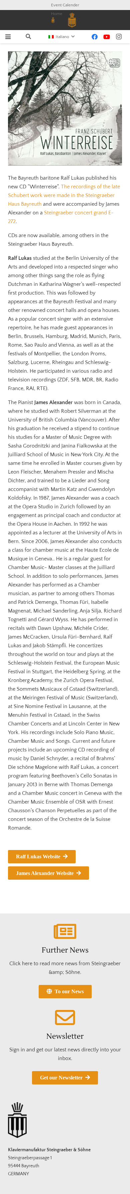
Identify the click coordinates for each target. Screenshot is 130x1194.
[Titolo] (53, 20)
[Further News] (65, 931)
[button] (8, 36)
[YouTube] (107, 37)
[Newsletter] (65, 1018)
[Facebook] (95, 37)
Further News (65, 950)
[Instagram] (119, 37)
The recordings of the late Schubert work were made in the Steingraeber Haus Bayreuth (64, 195)
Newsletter (65, 1036)
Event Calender (65, 5)
